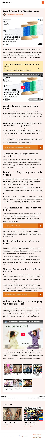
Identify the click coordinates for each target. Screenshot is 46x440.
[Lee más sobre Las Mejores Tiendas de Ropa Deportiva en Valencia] (33, 414)
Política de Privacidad (37, 434)
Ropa (4, 426)
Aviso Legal (37, 435)
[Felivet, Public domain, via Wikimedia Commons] (23, 435)
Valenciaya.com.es (7, 2)
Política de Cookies (37, 437)
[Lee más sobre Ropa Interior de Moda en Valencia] (12, 414)
